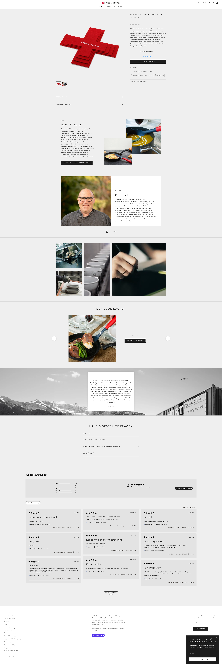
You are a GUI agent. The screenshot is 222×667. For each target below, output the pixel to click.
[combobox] (189, 507)
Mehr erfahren (111, 406)
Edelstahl (111, 6)
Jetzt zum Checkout (147, 61)
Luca (114, 231)
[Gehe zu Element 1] (58, 84)
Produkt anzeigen (135, 340)
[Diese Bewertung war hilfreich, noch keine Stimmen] (73, 528)
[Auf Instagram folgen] (14, 656)
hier (105, 628)
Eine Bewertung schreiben (184, 488)
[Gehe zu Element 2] (64, 84)
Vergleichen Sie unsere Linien (77, 162)
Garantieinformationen (11, 636)
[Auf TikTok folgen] (18, 656)
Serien (101, 6)
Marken (6, 622)
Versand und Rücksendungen (13, 639)
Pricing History (147, 56)
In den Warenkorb (147, 52)
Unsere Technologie (10, 628)
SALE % (120, 6)
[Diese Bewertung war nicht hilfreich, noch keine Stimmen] (76, 528)
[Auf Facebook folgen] (5, 656)
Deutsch (201, 2)
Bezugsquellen (8, 642)
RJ (107, 231)
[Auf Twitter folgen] (9, 656)
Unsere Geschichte (9, 619)
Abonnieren (203, 659)
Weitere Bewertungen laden (111, 593)
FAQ (5, 625)
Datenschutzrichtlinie (10, 645)
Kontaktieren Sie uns (10, 616)
